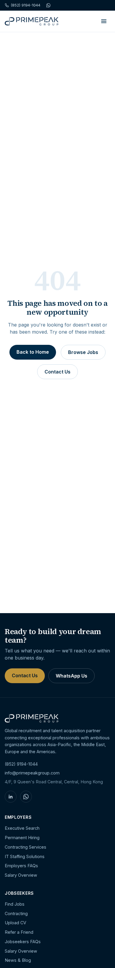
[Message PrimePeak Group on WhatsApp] (26, 797)
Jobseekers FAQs (23, 941)
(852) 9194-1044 (21, 763)
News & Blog (18, 960)
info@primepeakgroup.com (32, 772)
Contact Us (57, 372)
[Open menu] (103, 21)
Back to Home (33, 352)
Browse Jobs (83, 352)
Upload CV (15, 922)
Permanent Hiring (22, 837)
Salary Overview (21, 875)
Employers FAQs (21, 865)
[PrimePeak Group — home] (31, 21)
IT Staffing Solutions (25, 856)
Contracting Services (25, 847)
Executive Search (22, 828)
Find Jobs (14, 904)
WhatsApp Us (71, 676)
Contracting (16, 913)
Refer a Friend (19, 932)
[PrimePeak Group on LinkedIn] (11, 797)
